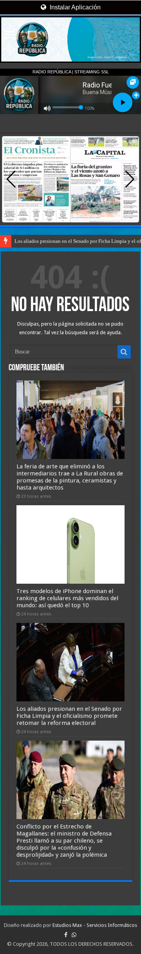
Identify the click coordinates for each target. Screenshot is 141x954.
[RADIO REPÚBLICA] (70, 39)
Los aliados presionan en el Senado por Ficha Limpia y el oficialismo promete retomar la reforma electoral (69, 715)
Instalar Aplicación (74, 7)
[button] (130, 179)
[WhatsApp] (74, 934)
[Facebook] (65, 934)
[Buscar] (124, 352)
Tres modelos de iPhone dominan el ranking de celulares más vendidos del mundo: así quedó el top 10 (67, 598)
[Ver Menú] (10, 35)
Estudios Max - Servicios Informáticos (94, 925)
